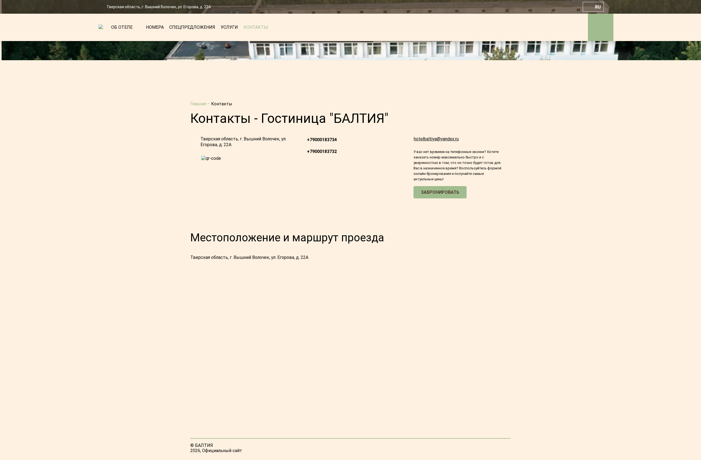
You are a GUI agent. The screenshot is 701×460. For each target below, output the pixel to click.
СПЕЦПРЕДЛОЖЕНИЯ (192, 27)
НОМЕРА (155, 27)
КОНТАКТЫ (255, 27)
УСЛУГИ (229, 27)
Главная (198, 103)
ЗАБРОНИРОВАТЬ (440, 192)
